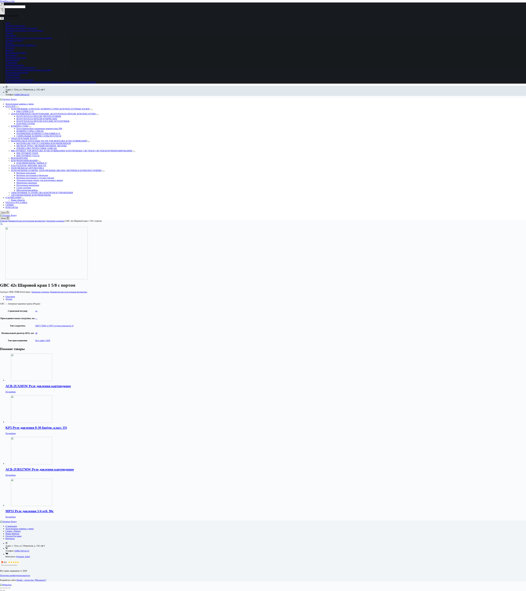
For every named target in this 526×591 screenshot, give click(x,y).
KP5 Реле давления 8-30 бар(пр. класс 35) (36, 427)
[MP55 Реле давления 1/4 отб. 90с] (31, 505)
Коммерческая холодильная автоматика (68, 292)
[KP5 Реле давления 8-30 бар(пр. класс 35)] (31, 422)
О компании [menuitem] (11, 526)
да (36, 311)
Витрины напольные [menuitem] (26, 173)
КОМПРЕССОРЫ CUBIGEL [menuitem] (30, 131)
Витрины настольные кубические (21, 28)
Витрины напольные (15, 25)
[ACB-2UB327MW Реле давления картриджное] (31, 463)
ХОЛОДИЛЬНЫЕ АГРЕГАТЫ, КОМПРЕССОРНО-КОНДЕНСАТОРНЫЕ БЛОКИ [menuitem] (50, 109)
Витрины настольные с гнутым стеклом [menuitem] (35, 178)
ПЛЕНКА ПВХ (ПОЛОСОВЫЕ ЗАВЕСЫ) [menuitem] (36, 148)
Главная (9, 33)
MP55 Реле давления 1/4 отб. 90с (29, 511)
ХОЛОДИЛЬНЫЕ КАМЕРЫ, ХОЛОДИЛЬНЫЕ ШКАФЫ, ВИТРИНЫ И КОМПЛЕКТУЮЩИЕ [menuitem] (56, 170)
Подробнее (10, 392)
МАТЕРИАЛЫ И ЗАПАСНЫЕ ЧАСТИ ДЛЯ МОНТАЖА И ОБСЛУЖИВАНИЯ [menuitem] (49, 141)
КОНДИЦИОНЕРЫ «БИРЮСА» (21, 45)
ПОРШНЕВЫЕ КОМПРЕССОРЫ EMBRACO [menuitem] (38, 133)
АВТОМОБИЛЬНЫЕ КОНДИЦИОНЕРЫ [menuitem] (31, 195)
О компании (11, 62)
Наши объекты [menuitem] (18, 200)
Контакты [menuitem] (10, 538)
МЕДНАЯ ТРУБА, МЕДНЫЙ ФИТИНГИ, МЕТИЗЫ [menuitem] (41, 146)
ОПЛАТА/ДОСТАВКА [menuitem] (16, 202)
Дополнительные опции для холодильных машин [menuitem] (39, 180)
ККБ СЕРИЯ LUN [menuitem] (25, 111)
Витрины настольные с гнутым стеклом (24, 30)
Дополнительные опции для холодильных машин (28, 38)
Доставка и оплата (14, 40)
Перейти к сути (7, 1)
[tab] (265, 296)
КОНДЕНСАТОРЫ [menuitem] (25, 123)
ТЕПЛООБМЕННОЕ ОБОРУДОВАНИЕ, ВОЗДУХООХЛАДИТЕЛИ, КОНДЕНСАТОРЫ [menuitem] (53, 114)
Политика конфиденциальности (20, 67)
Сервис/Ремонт (12, 75)
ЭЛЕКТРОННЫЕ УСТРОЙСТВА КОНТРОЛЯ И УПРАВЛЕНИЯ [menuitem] (42, 192)
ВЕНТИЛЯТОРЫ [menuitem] (19, 158)
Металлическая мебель (16, 53)
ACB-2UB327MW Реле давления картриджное (39, 469)
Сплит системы (12, 77)
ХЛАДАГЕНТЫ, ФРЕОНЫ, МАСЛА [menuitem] (28, 165)
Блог (7, 23)
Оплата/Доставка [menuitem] (13, 536)
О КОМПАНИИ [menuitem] (13, 197)
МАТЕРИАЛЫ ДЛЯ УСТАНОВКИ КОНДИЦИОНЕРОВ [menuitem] (43, 143)
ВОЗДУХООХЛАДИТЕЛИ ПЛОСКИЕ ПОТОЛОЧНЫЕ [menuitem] (43, 121)
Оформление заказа (14, 65)
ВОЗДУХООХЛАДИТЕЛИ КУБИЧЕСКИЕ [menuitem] (36, 119)
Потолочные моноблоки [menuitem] (27, 185)
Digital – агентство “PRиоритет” (31, 580)
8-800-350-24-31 (22, 94)
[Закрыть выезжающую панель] (2, 18)
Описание (10, 296)
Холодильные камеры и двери (19, 80)
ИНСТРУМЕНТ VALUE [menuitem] (28, 155)
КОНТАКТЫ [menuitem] (11, 207)
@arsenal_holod (23, 556)
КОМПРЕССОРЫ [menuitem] (19, 126)
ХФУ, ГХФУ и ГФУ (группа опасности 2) (54, 326)
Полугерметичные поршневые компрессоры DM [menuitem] (39, 128)
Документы (10, 35)
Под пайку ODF (42, 340)
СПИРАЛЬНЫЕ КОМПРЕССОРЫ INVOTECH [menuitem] (38, 136)
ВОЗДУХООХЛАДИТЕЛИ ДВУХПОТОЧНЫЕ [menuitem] (38, 116)
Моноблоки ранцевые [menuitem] (26, 183)
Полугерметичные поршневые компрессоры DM (28, 70)
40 (36, 333)
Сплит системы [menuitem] (23, 188)
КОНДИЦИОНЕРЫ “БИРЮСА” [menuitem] (31, 163)
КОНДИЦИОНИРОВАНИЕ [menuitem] (24, 160)
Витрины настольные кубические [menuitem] (32, 175)
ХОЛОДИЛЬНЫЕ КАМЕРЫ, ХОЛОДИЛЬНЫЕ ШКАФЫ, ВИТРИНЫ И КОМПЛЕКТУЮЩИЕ (50, 82)
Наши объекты (12, 60)
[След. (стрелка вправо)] (4, 590)
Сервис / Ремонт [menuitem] (13, 531)
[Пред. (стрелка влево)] (1, 590)
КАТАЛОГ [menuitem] (10, 106)
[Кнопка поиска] (2, 11)
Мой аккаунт (11, 55)
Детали (8, 299)
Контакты (10, 48)
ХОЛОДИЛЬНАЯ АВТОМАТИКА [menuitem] (27, 168)
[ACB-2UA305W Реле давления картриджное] (31, 380)
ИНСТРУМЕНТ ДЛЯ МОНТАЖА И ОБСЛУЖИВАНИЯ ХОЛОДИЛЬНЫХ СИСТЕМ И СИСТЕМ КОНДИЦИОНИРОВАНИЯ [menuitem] (71, 151)
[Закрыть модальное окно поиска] (2, 3)
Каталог (9, 43)
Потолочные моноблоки (16, 72)
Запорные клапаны (40, 292)
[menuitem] (18, 107)
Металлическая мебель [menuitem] (27, 190)
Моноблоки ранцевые (15, 58)
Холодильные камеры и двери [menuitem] (19, 104)
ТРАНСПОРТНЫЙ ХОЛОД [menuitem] (24, 138)
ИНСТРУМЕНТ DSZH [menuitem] (27, 153)
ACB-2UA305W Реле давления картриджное (38, 386)
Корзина (9, 50)
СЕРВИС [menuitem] (9, 205)
